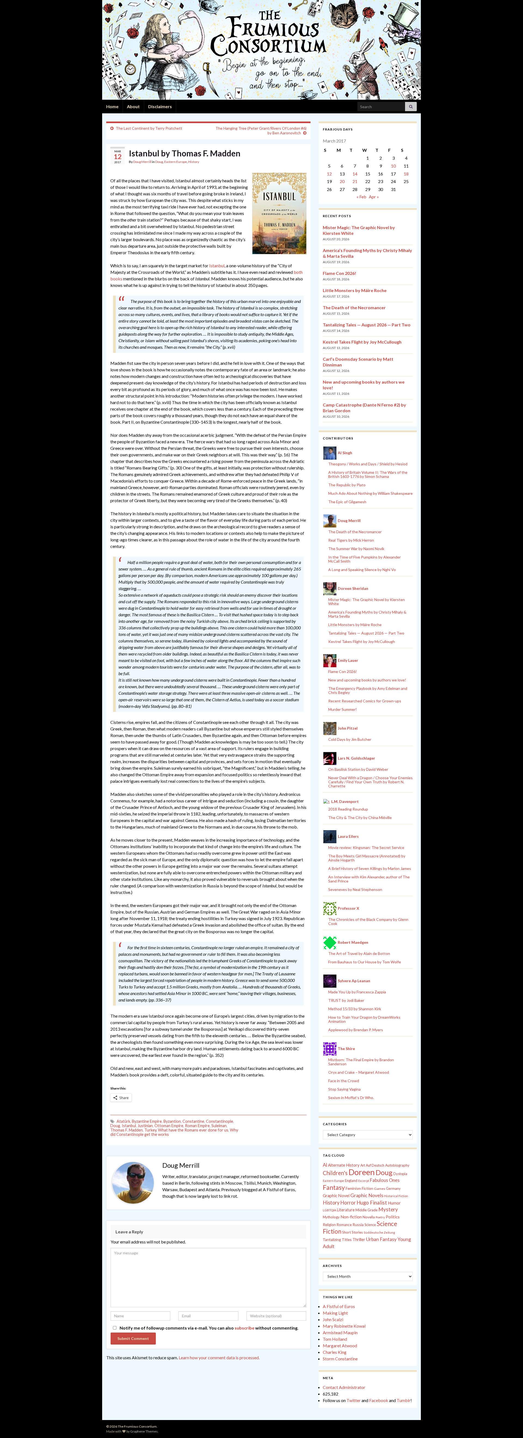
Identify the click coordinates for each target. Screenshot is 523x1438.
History (193, 162)
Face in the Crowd (343, 1080)
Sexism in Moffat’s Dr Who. (351, 1097)
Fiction (367, 1188)
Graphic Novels (366, 1195)
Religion (329, 1224)
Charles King (334, 1352)
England (351, 1180)
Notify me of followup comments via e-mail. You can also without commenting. (209, 1327)
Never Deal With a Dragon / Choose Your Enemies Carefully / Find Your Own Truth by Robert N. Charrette (370, 781)
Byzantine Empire (147, 1121)
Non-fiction (351, 1216)
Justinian (145, 1125)
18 (406, 173)
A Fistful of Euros (339, 1306)
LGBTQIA (329, 1210)
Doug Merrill (142, 162)
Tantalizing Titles (337, 1239)
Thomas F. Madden (126, 1130)
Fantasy (334, 1187)
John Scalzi (333, 1319)
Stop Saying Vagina (344, 1089)
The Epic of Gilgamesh (347, 501)
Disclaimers (160, 106)
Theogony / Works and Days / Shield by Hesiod (368, 464)
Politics (393, 1216)
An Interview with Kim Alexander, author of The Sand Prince (369, 879)
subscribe (244, 1327)
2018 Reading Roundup (348, 809)
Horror (348, 1203)
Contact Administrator (344, 1387)
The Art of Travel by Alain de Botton (359, 953)
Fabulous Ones (385, 1180)
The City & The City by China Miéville (360, 817)
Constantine (193, 1121)
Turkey (150, 1130)
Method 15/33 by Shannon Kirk (354, 1008)
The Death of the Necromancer (354, 307)
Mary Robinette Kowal (344, 1325)
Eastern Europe (175, 162)
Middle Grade (366, 1210)
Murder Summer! (342, 709)
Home (112, 106)
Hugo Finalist (372, 1203)
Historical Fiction (396, 1196)
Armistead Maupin (340, 1332)
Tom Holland (335, 1339)
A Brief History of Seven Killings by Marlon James (369, 868)
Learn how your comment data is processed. (219, 1357)
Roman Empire (197, 1125)
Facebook (378, 1400)
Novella (369, 1217)
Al (325, 1165)
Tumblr (404, 1400)
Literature (346, 1210)
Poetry (380, 1217)
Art (362, 1165)
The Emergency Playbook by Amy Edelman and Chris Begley (367, 690)
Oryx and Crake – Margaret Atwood (358, 1072)
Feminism (353, 1188)
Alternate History (344, 1165)
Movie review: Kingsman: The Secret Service (366, 847)
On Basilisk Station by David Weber (358, 769)
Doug (159, 162)
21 (354, 181)
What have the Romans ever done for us (193, 1130)
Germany (393, 1189)
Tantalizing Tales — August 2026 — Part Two (367, 324)
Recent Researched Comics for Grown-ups (364, 701)
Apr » (374, 196)
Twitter (353, 1400)
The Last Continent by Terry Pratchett (149, 128)
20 (342, 181)
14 (354, 173)
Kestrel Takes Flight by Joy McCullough (362, 341)
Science (370, 1225)
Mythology (331, 1217)
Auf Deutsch (375, 1165)
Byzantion (172, 1121)
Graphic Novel (336, 1195)
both (298, 272)
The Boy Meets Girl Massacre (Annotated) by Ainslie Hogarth (366, 858)
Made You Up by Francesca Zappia (357, 992)
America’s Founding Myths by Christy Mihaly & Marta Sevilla (367, 614)
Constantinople (219, 1121)
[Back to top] (511, 1426)
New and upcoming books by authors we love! (367, 680)
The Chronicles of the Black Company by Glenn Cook (368, 921)
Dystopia (400, 1174)
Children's (335, 1173)
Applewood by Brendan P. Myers (355, 1029)
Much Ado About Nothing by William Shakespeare (370, 493)
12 (329, 173)
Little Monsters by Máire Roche (355, 290)
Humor (394, 1202)
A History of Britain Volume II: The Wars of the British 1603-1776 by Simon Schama (368, 474)
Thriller (358, 1239)
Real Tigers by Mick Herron (351, 540)
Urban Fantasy (381, 1239)
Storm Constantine (340, 1358)
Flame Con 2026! (339, 273)
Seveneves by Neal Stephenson (355, 889)
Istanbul (216, 265)
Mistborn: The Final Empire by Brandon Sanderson (361, 1061)
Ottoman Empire (168, 1125)
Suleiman (219, 1125)
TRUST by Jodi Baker (346, 1000)
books (116, 278)
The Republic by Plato (347, 485)
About (133, 106)
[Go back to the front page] (261, 50)
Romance (344, 1224)
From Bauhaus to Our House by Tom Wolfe (364, 962)
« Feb (361, 196)
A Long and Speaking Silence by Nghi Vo (362, 569)
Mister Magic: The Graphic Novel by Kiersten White (366, 601)
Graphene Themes (144, 1431)
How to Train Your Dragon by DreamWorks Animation (364, 1019)
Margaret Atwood (340, 1345)
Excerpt (363, 1180)
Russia (358, 1224)
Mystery (388, 1209)
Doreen (361, 1172)
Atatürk (123, 1121)
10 (393, 165)
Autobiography (397, 1165)
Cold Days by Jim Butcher (349, 739)
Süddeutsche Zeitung (379, 1232)
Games (379, 1189)
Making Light (335, 1312)
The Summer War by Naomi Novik (356, 548)
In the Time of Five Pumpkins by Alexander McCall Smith (364, 559)
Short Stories (352, 1232)
